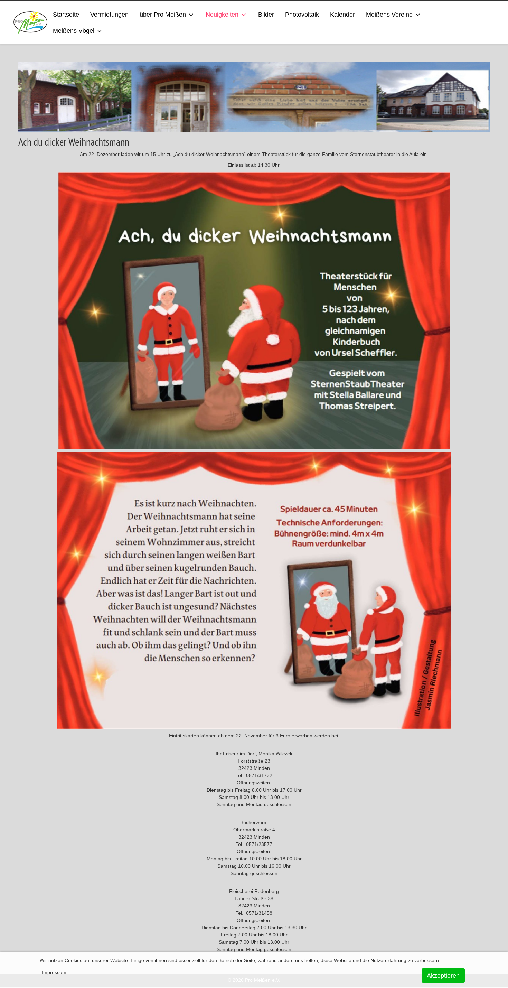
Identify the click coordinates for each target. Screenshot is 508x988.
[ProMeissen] (30, 22)
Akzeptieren (443, 975)
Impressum (54, 972)
